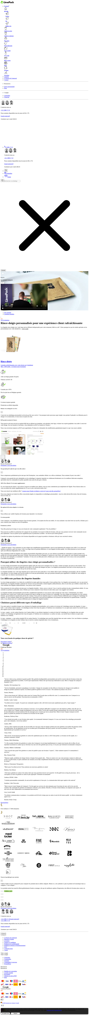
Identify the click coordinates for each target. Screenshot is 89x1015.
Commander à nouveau (10, 962)
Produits (6, 6)
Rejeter (15, 1013)
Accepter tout (5, 1013)
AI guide (17, 1003)
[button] (6, 170)
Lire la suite (25, 329)
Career (6, 950)
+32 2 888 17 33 (5, 110)
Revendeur (7, 974)
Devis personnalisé (9, 86)
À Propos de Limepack (10, 78)
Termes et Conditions (10, 942)
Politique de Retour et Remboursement (14, 945)
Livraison (6, 941)
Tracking (6, 960)
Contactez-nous (8, 948)
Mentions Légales (9, 939)
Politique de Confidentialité (11, 944)
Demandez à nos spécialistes (8, 465)
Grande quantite (8, 973)
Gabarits (6, 77)
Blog (5, 88)
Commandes (7, 959)
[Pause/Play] (3, 457)
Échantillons (7, 964)
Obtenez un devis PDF (10, 976)
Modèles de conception (10, 971)
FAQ (5, 947)
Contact (6, 80)
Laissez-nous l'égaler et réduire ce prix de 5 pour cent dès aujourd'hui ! (41, 491)
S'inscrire (6, 97)
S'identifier (7, 95)
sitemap (13, 1003)
